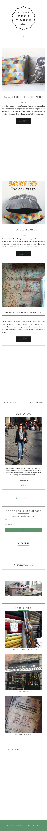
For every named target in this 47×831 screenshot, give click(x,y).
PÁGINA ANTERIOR (37, 402)
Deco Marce (18, 825)
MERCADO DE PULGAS (24, 734)
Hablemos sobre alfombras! (23, 312)
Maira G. (36, 825)
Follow (23, 485)
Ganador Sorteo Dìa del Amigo (24, 97)
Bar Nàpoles (23, 692)
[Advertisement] (23, 154)
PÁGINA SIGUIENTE (10, 402)
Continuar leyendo (22, 121)
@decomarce (28, 565)
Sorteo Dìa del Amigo (23, 230)
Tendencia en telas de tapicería (23, 649)
